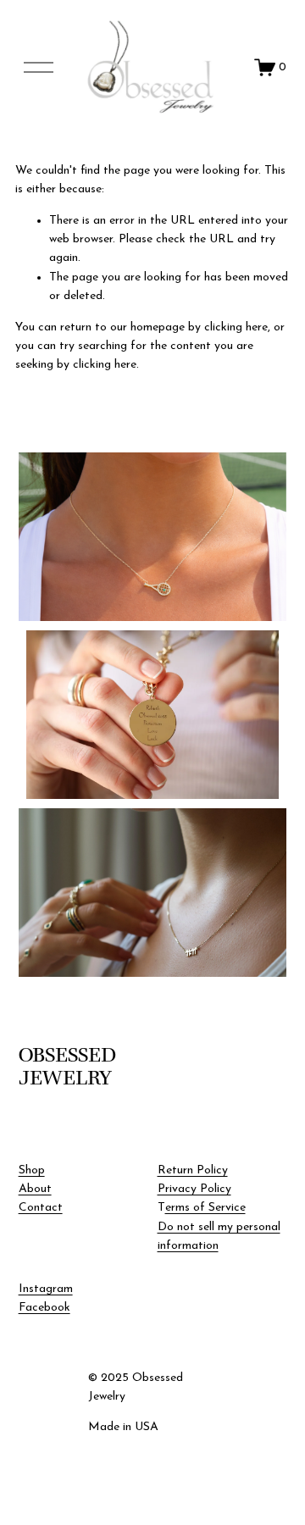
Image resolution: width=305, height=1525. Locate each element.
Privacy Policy (194, 1189)
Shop (32, 1170)
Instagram (46, 1289)
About (35, 1189)
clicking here (236, 327)
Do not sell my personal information (219, 1236)
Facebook (44, 1307)
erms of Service (205, 1207)
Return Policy (193, 1170)
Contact (41, 1207)
